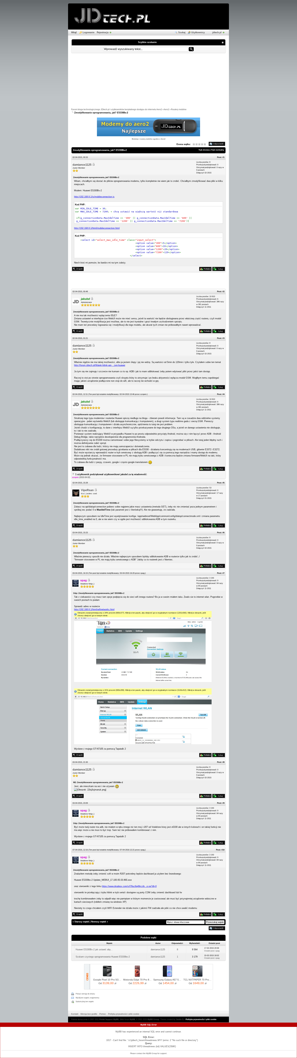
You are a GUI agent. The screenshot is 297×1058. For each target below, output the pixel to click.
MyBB (132, 1019)
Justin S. (180, 1019)
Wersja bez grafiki (88, 1014)
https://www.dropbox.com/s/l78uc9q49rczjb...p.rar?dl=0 (129, 886)
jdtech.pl (217, 32)
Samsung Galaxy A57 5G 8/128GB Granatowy (167, 979)
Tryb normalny (217, 150)
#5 (223, 483)
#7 (223, 573)
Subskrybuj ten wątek (85, 1001)
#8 (223, 762)
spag (142, 573)
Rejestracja (102, 32)
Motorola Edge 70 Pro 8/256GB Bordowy (137, 979)
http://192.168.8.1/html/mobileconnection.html (97, 228)
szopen (143, 394)
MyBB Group (153, 1019)
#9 (223, 803)
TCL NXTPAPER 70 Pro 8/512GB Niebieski (197, 979)
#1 (223, 157)
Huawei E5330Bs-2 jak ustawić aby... (94, 949)
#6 (223, 532)
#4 (223, 394)
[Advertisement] (148, 82)
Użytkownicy (198, 32)
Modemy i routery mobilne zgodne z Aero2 (148, 139)
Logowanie (88, 32)
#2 (223, 291)
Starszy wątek (81, 921)
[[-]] (73, 474)
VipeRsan (87, 490)
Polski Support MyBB (109, 1019)
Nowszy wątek (98, 921)
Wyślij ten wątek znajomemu (87, 998)
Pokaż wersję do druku (85, 994)
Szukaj (181, 32)
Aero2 (166, 109)
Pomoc (102, 1014)
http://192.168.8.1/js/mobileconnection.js (94, 196)
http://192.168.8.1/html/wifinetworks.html (94, 609)
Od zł (107, 983)
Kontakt (74, 1014)
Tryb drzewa (204, 150)
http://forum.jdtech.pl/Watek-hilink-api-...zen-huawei (99, 365)
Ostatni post (209, 951)
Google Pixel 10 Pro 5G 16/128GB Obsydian (107, 979)
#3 (223, 338)
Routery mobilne (178, 109)
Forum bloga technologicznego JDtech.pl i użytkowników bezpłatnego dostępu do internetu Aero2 (116, 109)
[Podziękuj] (205, 270)
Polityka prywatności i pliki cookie (123, 1014)
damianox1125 (82, 164)
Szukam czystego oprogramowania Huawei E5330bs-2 (103, 956)
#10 (222, 850)
